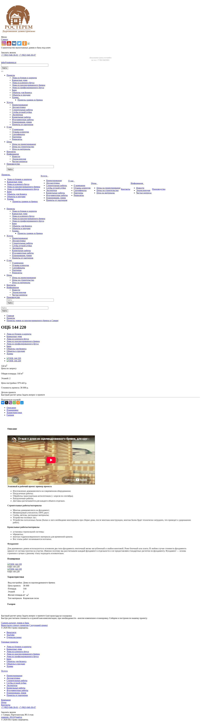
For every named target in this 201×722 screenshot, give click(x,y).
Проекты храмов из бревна (30, 100)
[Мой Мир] (22, 402)
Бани (14, 90)
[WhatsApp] (14, 402)
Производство (13, 164)
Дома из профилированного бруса (28, 87)
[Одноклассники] (18, 402)
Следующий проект (38, 625)
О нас (9, 127)
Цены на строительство (23, 146)
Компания (6, 700)
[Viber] (10, 402)
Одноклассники (14, 637)
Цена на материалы (21, 149)
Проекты (11, 75)
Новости (16, 156)
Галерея (10, 415)
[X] (6, 402)
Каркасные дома (19, 80)
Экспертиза (17, 114)
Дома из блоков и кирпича (24, 78)
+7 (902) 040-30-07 (27, 55)
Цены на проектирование (24, 144)
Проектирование (20, 105)
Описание (11, 407)
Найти (4, 68)
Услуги (10, 102)
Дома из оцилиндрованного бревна (28, 85)
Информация (13, 154)
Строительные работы (22, 110)
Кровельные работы (21, 117)
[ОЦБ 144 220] (14, 358)
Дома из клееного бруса (23, 82)
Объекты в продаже (21, 95)
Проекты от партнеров (22, 124)
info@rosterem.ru (8, 62)
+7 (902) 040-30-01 (9, 55)
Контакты (11, 151)
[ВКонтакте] (2, 402)
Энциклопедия (19, 159)
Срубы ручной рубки (22, 112)
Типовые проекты (9, 642)
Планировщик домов (22, 122)
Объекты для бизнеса (22, 92)
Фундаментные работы (23, 119)
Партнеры (16, 137)
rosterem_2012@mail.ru (11, 717)
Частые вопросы (19, 161)
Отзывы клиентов (20, 132)
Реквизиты (17, 139)
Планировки (12, 410)
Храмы (16, 97)
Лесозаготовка (19, 107)
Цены (9, 142)
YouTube (10, 635)
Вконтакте (11, 632)
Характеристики (14, 412)
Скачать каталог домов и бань (15, 623)
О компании (18, 129)
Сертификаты (18, 134)
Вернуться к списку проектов (15, 625)
